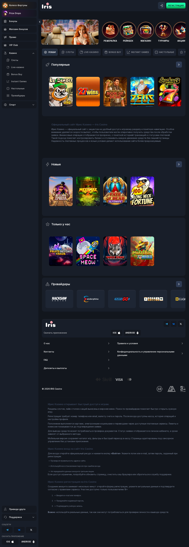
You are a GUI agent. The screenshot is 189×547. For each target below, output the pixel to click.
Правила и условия (127, 343)
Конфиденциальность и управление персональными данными (145, 353)
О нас (47, 343)
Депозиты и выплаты (55, 368)
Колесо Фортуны (18, 5)
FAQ (46, 360)
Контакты (49, 351)
